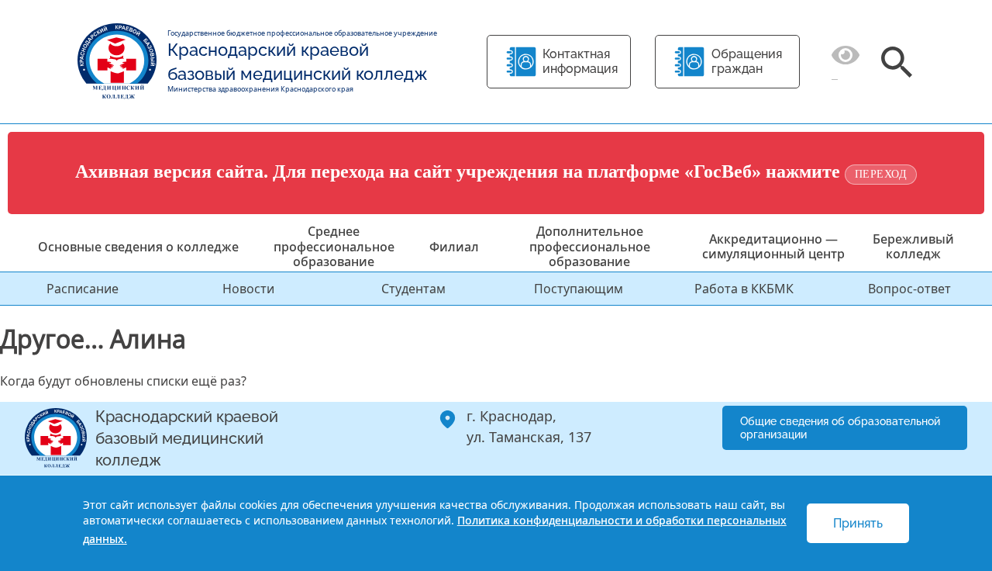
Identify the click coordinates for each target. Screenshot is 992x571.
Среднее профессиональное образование (334, 246)
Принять (858, 523)
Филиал (454, 246)
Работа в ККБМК (744, 288)
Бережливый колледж (913, 246)
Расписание (82, 288)
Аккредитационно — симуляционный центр (773, 246)
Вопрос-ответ (909, 288)
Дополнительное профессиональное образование (589, 246)
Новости (248, 288)
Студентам (413, 288)
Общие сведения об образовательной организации (840, 428)
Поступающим (578, 288)
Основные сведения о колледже (138, 246)
